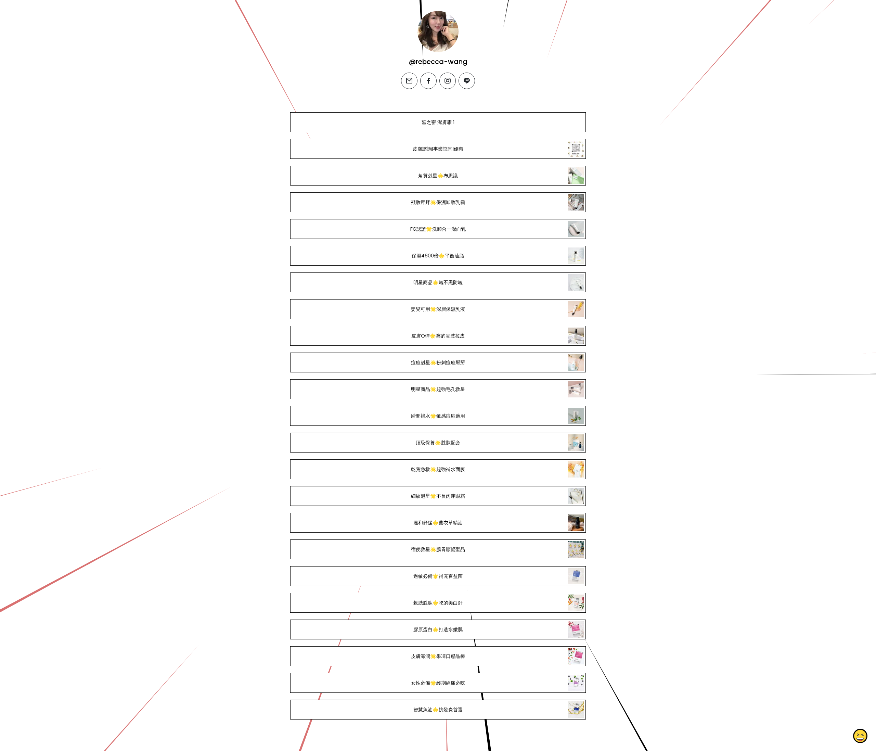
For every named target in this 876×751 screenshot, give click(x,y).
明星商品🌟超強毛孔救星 (438, 389)
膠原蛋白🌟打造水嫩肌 (438, 629)
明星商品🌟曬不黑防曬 (438, 282)
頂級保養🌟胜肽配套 (438, 442)
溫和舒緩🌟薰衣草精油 (438, 522)
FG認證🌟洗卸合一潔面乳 (438, 229)
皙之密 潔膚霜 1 (438, 122)
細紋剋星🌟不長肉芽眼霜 (438, 496)
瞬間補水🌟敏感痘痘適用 (438, 415)
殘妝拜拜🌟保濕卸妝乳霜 (438, 202)
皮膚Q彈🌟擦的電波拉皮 (438, 335)
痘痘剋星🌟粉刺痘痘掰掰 (438, 362)
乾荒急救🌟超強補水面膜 (438, 469)
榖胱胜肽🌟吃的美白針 (438, 602)
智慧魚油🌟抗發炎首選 (438, 709)
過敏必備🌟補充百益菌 (438, 576)
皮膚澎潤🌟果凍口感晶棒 (438, 656)
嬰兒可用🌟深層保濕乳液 (438, 309)
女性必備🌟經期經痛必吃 (438, 682)
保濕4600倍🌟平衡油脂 (438, 255)
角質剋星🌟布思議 (438, 175)
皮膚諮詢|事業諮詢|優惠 (438, 148)
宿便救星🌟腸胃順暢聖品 (438, 549)
